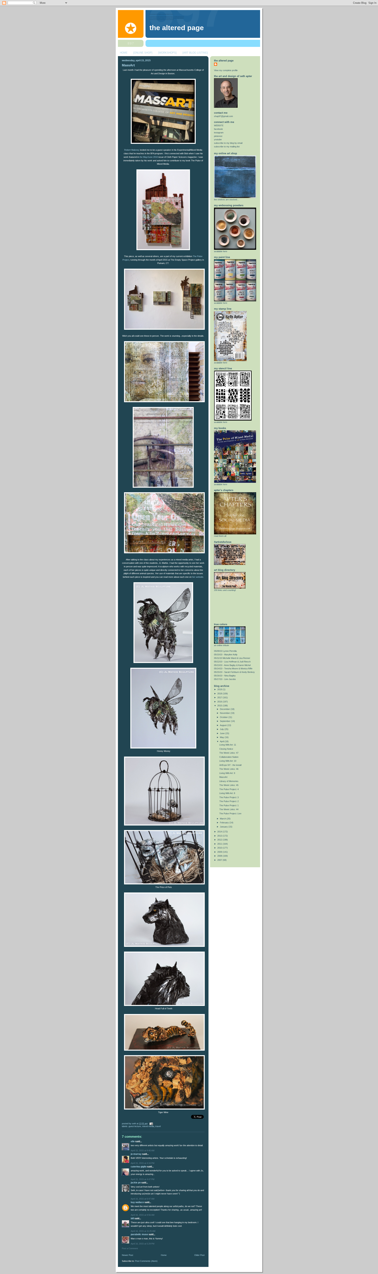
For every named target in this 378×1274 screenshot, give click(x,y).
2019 (220, 689)
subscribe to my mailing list (227, 146)
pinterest (218, 136)
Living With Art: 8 (227, 793)
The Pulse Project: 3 (229, 797)
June (222, 733)
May (222, 737)
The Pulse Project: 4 (229, 789)
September (225, 721)
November (225, 713)
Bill (132, 1218)
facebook (218, 129)
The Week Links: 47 (228, 753)
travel (158, 1126)
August (223, 725)
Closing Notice (226, 749)
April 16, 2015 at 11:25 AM (143, 1231)
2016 (220, 701)
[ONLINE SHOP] (142, 52)
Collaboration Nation (228, 757)
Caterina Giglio (138, 1166)
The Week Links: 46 (228, 769)
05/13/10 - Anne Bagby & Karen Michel (232, 665)
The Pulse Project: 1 (229, 805)
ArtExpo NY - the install (230, 765)
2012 (220, 839)
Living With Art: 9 (227, 773)
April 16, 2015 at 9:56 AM (142, 1215)
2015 (220, 705)
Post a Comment (130, 1248)
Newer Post (127, 1255)
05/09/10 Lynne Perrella (225, 651)
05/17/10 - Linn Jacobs (225, 679)
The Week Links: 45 (228, 785)
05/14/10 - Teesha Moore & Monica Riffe (233, 668)
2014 (220, 831)
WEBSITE (218, 125)
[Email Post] (150, 1123)
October (224, 717)
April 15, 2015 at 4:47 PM (142, 1179)
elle (133, 1141)
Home (164, 1255)
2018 (220, 693)
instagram (218, 132)
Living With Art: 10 (227, 761)
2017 (220, 697)
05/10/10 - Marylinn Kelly (225, 654)
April (222, 741)
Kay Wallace (137, 1202)
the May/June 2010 (149, 157)
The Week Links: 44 (228, 809)
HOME (124, 52)
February (224, 822)
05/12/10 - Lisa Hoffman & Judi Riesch (232, 661)
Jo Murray (136, 1154)
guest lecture (135, 1126)
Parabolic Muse (139, 1234)
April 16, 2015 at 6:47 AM (142, 1199)
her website (197, 577)
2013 (220, 836)
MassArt (128, 65)
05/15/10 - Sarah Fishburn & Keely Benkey (234, 672)
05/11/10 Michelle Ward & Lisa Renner (232, 658)
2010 (220, 848)
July (222, 729)
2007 (220, 860)
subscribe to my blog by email (228, 143)
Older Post (199, 1255)
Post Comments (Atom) (146, 1261)
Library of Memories (228, 781)
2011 (220, 844)
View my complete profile (226, 70)
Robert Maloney (131, 150)
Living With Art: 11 (227, 745)
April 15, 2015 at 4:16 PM (142, 1163)
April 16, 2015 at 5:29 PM (142, 1243)
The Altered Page (176, 28)
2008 (220, 856)
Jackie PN (136, 1182)
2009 (220, 852)
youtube (218, 139)
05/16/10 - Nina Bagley (225, 675)
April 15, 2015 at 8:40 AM (142, 1150)
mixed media (148, 1126)
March (223, 818)
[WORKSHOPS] (167, 52)
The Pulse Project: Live (230, 813)
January (224, 827)
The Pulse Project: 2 (229, 801)
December (225, 709)
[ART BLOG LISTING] (195, 52)
